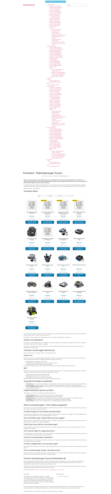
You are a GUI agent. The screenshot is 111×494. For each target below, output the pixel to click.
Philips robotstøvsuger (55, 21)
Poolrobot (49, 77)
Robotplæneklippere (53, 469)
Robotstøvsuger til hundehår (58, 42)
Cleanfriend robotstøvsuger (56, 7)
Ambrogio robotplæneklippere (56, 48)
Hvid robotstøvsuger (56, 33)
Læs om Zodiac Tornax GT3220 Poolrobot (31, 328)
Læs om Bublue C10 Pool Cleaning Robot (79, 249)
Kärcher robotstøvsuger (55, 18)
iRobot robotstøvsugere (55, 15)
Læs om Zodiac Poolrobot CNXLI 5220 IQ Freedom (79, 301)
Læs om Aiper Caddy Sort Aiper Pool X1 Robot (32, 222)
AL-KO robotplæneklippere (55, 47)
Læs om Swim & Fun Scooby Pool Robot (47, 301)
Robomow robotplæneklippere (56, 57)
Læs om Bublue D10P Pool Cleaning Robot (32, 275)
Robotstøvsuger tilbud (54, 80)
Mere (51, 68)
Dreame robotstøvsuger (55, 8)
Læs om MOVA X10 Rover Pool (79, 275)
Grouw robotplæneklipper (55, 54)
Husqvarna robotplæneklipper (56, 55)
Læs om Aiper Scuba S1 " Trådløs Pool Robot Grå (47, 222)
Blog (48, 83)
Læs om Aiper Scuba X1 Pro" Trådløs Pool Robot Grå (47, 249)
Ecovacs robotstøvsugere (55, 11)
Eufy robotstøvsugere (54, 14)
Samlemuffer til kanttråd (57, 76)
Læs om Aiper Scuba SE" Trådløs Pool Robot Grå (79, 222)
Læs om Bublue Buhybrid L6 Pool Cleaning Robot (63, 249)
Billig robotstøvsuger (56, 29)
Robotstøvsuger (50, 4)
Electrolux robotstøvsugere (56, 13)
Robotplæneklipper (51, 46)
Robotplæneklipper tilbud (55, 82)
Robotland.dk (29, 5)
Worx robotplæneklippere (55, 65)
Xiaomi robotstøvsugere (55, 25)
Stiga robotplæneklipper (55, 61)
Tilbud (48, 79)
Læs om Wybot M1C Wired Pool (63, 301)
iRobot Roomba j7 (56, 17)
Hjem (43, 176)
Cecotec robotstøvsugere (55, 6)
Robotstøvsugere (43, 469)
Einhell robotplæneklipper (55, 51)
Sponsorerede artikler (54, 84)
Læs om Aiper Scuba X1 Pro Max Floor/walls (31, 249)
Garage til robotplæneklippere (58, 72)
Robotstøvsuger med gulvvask (58, 35)
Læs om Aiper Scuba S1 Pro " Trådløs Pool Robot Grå (63, 222)
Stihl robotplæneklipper (55, 62)
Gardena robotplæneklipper (56, 53)
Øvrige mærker (53, 26)
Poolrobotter (61, 469)
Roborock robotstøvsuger (55, 22)
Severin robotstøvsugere (55, 24)
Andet (51, 28)
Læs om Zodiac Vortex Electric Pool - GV (31, 301)
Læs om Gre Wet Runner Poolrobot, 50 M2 (63, 275)
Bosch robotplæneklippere (55, 50)
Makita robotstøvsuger (55, 19)
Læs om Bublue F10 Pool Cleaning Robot (47, 275)
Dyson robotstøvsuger (55, 10)
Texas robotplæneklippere (55, 64)
